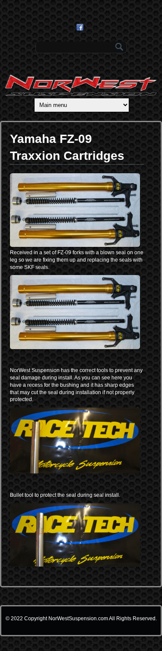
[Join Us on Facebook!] (81, 27)
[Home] (81, 94)
